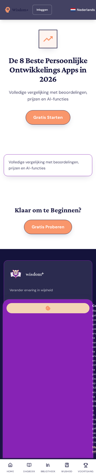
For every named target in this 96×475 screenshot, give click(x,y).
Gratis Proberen (48, 227)
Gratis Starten (48, 117)
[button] (42, 10)
